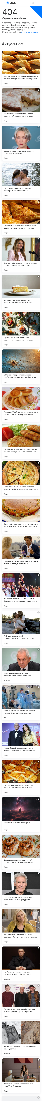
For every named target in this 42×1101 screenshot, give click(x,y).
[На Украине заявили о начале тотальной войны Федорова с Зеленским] (21, 963)
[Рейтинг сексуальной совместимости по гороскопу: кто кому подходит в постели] (21, 628)
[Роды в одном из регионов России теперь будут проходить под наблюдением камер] (21, 702)
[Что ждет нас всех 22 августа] (21, 814)
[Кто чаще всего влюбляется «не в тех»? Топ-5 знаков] (21, 1075)
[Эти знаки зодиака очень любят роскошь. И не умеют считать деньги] (21, 926)
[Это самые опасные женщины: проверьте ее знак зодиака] (21, 180)
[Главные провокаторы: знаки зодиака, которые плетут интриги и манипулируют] (21, 553)
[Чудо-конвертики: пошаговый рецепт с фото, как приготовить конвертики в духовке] (21, 68)
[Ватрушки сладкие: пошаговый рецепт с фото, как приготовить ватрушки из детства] (21, 852)
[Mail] (8, 3)
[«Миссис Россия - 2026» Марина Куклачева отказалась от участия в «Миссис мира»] (21, 590)
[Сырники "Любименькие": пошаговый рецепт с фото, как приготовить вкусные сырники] (21, 404)
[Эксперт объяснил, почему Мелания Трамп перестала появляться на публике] (21, 255)
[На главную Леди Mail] (12, 3)
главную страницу (29, 32)
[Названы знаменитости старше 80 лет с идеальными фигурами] (21, 889)
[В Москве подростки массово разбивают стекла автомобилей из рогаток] (21, 366)
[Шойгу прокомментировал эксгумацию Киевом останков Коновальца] (21, 665)
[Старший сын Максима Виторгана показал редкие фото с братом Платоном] (21, 1001)
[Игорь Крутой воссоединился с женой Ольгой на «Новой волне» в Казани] (21, 740)
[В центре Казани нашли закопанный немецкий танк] (21, 1038)
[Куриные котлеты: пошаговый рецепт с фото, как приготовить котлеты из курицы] (21, 441)
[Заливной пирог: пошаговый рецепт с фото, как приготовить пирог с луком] (21, 516)
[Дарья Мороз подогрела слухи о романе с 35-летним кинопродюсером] (21, 143)
